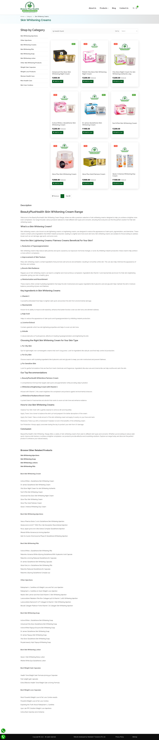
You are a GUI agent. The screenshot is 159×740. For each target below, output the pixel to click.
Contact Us (124, 8)
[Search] (133, 8)
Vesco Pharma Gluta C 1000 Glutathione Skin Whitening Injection (42, 521)
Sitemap (134, 737)
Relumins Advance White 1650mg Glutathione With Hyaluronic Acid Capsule (46, 554)
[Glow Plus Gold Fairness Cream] (94, 157)
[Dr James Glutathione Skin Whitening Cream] (94, 106)
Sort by (117, 31)
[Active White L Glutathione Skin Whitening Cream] (64, 106)
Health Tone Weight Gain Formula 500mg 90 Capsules (39, 675)
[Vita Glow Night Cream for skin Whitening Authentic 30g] (124, 55)
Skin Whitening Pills (27, 49)
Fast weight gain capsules (29, 679)
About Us (92, 8)
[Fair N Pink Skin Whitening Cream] (124, 106)
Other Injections (26, 40)
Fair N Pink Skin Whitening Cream (124, 123)
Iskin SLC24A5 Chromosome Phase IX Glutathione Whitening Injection (44, 536)
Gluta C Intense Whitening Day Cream (123, 175)
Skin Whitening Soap (28, 54)
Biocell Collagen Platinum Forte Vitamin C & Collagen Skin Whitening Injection (47, 606)
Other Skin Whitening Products (31, 63)
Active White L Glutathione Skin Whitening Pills (36, 551)
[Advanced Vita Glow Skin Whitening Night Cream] (64, 55)
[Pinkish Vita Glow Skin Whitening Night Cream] (94, 55)
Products (103, 8)
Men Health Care (26, 80)
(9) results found (58, 31)
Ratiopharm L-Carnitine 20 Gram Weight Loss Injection (39, 591)
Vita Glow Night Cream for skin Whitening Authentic (38, 488)
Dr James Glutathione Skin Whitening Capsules (36, 562)
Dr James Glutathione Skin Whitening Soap (35, 631)
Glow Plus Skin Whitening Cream (64, 174)
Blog (114, 8)
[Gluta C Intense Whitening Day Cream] (124, 157)
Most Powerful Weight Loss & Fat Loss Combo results (39, 697)
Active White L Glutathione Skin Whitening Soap (37, 620)
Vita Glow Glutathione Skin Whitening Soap (35, 639)
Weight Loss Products (28, 71)
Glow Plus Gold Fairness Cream (93, 174)
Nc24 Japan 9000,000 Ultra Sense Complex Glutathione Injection (43, 529)
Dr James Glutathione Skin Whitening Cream (92, 124)
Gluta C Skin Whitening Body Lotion (33, 657)
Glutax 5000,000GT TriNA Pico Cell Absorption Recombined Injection (44, 525)
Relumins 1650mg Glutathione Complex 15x (35, 573)
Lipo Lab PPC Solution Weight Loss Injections (36, 708)
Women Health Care (28, 76)
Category (29, 16)
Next (67, 196)
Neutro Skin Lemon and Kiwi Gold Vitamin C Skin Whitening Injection (44, 595)
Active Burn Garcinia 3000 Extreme (32, 712)
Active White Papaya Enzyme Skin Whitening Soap (38, 628)
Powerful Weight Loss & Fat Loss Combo (35, 701)
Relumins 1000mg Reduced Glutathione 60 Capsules (38, 558)
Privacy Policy (120, 737)
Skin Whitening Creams (28, 45)
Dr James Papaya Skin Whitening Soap (34, 635)
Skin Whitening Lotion (28, 58)
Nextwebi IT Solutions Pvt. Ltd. (97, 737)
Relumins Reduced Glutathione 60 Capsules (35, 569)
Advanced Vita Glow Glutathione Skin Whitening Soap (39, 624)
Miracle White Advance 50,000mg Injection (35, 532)
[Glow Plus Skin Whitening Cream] (64, 157)
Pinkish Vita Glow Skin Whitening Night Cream (94, 73)
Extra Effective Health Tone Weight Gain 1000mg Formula (40, 683)
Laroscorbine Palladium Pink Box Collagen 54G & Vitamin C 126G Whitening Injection (49, 598)
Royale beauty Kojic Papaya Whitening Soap (36, 642)
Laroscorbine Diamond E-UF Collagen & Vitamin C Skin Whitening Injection (46, 602)
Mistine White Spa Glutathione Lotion (33, 661)
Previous (56, 196)
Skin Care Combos (27, 85)
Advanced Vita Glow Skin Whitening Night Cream (61, 73)
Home (22, 16)
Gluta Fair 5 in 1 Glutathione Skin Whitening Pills (36, 565)
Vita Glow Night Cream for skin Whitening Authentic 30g (123, 73)
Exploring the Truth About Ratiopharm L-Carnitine (37, 705)
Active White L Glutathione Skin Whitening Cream (64, 124)
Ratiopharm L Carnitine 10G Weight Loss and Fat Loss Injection (42, 587)
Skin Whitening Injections (29, 36)
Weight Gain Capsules (28, 67)
